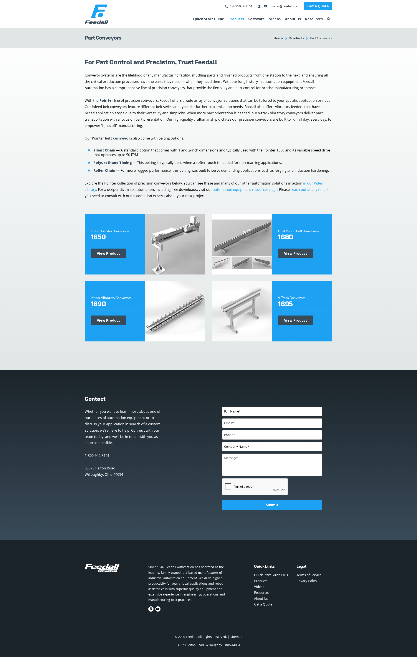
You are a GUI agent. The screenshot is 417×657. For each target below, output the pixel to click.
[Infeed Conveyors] (175, 244)
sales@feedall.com (286, 6)
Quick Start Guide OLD (271, 575)
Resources (314, 19)
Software (256, 19)
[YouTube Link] (265, 6)
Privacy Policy (306, 581)
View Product (108, 253)
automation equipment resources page (245, 189)
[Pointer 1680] (242, 244)
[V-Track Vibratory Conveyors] (242, 310)
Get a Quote (318, 6)
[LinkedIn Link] (259, 6)
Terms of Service (308, 575)
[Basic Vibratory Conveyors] (175, 310)
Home (278, 38)
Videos (275, 19)
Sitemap (236, 637)
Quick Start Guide (208, 19)
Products (236, 19)
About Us (293, 19)
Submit (272, 504)
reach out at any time (308, 189)
